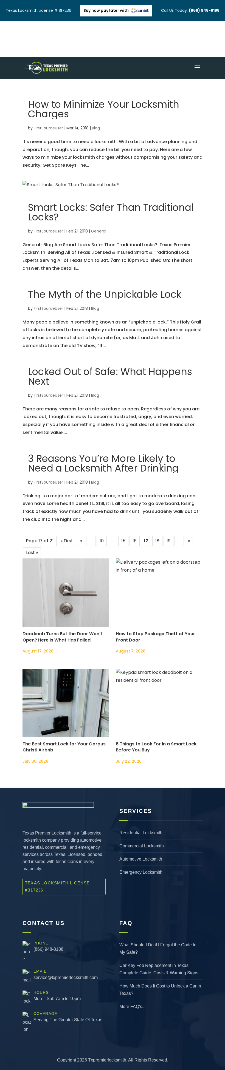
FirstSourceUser (48, 128)
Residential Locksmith (140, 832)
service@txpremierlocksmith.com (65, 977)
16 (135, 541)
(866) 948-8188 (48, 949)
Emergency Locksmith (140, 872)
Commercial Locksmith (141, 846)
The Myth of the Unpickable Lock (104, 294)
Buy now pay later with (106, 10)
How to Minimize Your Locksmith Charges (103, 109)
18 (157, 541)
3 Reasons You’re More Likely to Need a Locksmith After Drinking (103, 463)
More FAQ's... (132, 1006)
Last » (32, 552)
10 (102, 541)
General (98, 231)
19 (168, 541)
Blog (96, 128)
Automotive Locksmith (140, 859)
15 (123, 541)
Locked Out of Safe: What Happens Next (110, 376)
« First (67, 541)
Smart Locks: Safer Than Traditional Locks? (111, 212)
